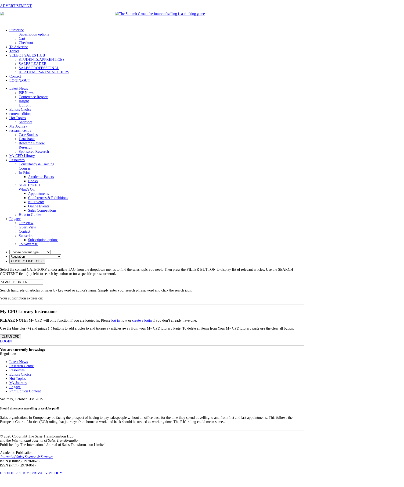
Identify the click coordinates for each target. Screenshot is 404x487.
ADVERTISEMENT (16, 6)
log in (115, 320)
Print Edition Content (25, 391)
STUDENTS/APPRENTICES (42, 59)
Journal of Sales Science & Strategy (26, 457)
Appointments (38, 194)
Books (33, 181)
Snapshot (25, 122)
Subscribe (16, 30)
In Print (24, 172)
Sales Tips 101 (29, 185)
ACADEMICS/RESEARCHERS (44, 72)
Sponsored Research (34, 151)
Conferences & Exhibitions (48, 198)
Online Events (38, 206)
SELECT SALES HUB (27, 55)
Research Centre (21, 366)
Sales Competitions (42, 210)
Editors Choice (20, 109)
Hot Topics (17, 118)
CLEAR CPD (10, 336)
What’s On (27, 189)
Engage (15, 219)
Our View (26, 223)
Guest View (27, 227)
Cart (22, 38)
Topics (14, 51)
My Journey (18, 126)
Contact (15, 76)
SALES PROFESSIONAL (39, 68)
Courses (25, 168)
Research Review (32, 143)
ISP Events (36, 202)
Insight (24, 101)
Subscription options (34, 34)
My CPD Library (22, 156)
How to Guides (30, 215)
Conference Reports (33, 97)
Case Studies (28, 135)
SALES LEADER (33, 64)
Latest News (18, 88)
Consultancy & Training (36, 164)
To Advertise (18, 47)
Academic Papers (41, 177)
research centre (20, 130)
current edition (20, 114)
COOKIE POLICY (14, 473)
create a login (142, 320)
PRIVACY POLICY (47, 473)
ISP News (26, 93)
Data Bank (27, 139)
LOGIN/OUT (19, 80)
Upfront (24, 105)
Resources (17, 160)
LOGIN (6, 341)
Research (25, 147)
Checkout (26, 43)
